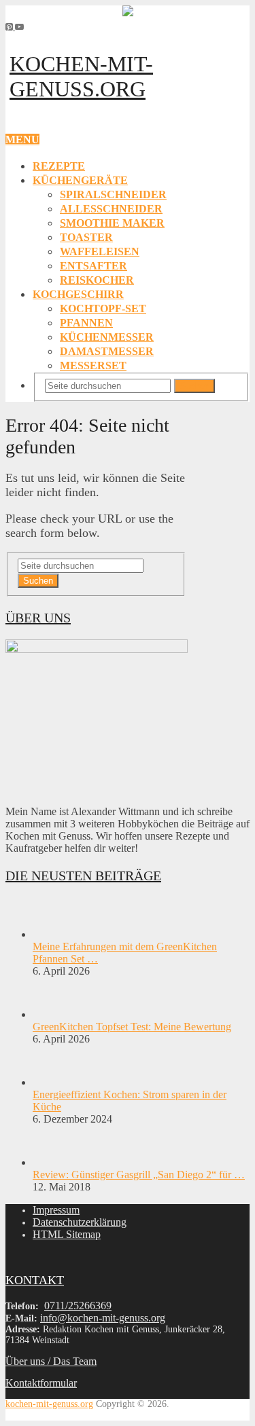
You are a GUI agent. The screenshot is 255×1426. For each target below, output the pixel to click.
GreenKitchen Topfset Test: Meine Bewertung (132, 1026)
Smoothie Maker (112, 223)
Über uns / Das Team (51, 1361)
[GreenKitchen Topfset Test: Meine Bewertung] (56, 1014)
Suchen (194, 386)
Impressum (56, 1210)
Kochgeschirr (78, 294)
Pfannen (86, 323)
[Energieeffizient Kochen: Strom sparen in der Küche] (56, 1082)
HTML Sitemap (67, 1234)
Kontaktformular (41, 1383)
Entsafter (93, 265)
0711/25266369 (78, 1305)
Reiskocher (97, 280)
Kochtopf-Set (103, 308)
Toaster (86, 237)
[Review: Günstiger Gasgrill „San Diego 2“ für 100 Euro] (56, 1162)
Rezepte (59, 166)
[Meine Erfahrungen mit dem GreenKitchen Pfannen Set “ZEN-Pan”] (56, 934)
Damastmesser (107, 351)
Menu (22, 139)
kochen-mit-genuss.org (81, 76)
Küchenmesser (107, 337)
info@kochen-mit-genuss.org (102, 1318)
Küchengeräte (80, 180)
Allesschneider (111, 208)
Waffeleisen (99, 251)
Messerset (93, 365)
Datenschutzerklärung (79, 1222)
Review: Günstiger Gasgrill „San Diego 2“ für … (139, 1174)
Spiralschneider (113, 194)
